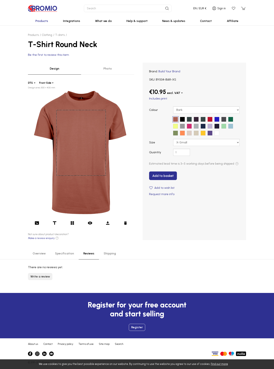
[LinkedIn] (44, 353)
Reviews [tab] (88, 253)
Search (119, 344)
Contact (48, 344)
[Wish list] (233, 8)
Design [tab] (54, 68)
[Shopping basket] (243, 8)
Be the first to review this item (48, 55)
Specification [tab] (64, 253)
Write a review (40, 276)
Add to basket (163, 176)
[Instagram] (37, 353)
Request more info (161, 194)
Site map (104, 344)
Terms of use (86, 344)
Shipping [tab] (110, 253)
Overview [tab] (39, 253)
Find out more (219, 364)
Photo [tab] (107, 68)
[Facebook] (30, 353)
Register (137, 327)
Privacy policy (65, 344)
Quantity (155, 152)
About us (33, 344)
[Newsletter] (51, 353)
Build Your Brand (169, 71)
